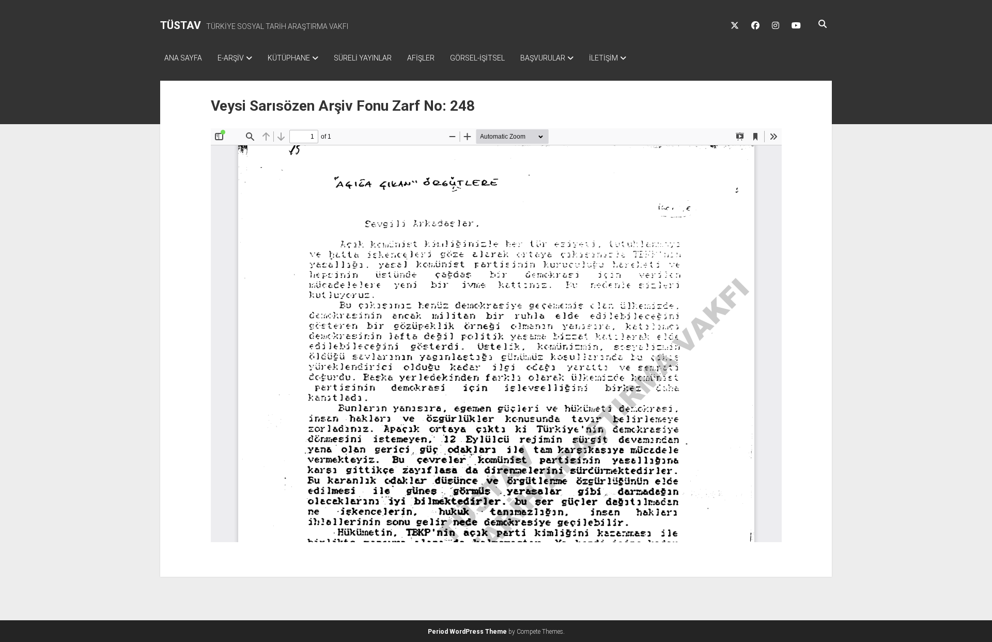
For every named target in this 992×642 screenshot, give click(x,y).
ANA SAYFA (183, 58)
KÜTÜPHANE (289, 58)
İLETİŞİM (603, 58)
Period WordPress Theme (467, 631)
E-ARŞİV (231, 58)
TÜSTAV (180, 25)
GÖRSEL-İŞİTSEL (477, 58)
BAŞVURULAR (542, 58)
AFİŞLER (421, 58)
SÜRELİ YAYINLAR (363, 58)
